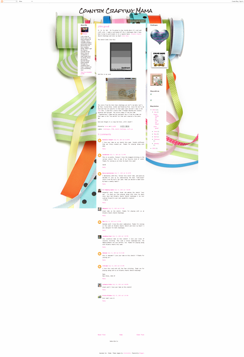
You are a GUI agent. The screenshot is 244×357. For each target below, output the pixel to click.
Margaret (105, 208)
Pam (103, 221)
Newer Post (102, 335)
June (155, 131)
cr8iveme (105, 266)
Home (121, 335)
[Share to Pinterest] (128, 126)
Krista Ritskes (107, 295)
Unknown (104, 253)
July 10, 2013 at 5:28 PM (121, 139)
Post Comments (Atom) (125, 341)
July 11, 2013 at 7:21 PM (117, 154)
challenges (106, 129)
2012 (154, 148)
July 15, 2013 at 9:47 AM (120, 295)
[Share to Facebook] (127, 126)
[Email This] (121, 126)
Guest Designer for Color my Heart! (156, 119)
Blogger (141, 353)
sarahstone (105, 154)
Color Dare (125, 36)
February (157, 139)
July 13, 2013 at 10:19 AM (116, 253)
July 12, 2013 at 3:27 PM (113, 221)
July (155, 112)
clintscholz (127, 353)
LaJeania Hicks (107, 284)
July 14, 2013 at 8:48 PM (120, 284)
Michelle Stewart (107, 139)
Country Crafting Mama (115, 10)
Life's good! (156, 127)
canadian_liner (107, 236)
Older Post (140, 335)
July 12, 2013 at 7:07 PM (120, 236)
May (155, 134)
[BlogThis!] (123, 126)
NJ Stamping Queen (108, 190)
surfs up (130, 129)
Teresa (85, 34)
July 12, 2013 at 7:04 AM (122, 190)
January (156, 143)
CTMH (99, 110)
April (155, 136)
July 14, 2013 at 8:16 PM (116, 266)
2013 (154, 110)
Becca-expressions (108, 173)
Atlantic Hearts (136, 34)
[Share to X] (125, 126)
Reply (104, 148)
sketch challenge (120, 129)
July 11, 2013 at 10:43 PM (122, 173)
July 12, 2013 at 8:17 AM (116, 208)
